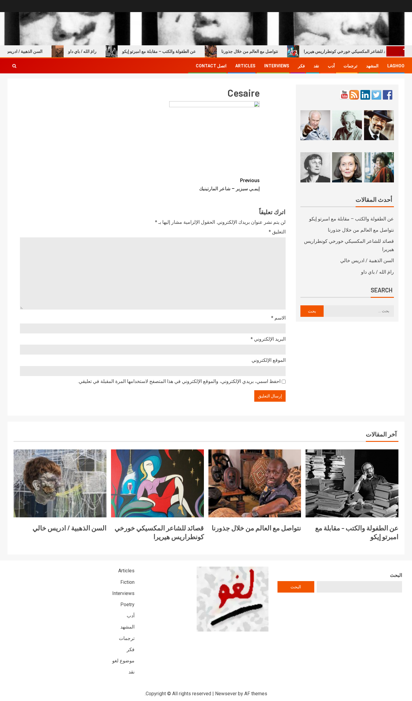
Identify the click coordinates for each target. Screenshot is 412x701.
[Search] (14, 66)
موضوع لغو (123, 661)
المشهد (372, 65)
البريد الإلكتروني (268, 339)
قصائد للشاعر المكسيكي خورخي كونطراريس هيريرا (360, 51)
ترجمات (350, 65)
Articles (245, 65)
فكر (301, 65)
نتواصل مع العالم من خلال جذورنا (261, 51)
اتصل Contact (211, 65)
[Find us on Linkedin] (365, 95)
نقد (316, 65)
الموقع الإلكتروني (269, 360)
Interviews (276, 65)
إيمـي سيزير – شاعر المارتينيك (229, 184)
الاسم (278, 318)
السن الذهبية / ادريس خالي (367, 260)
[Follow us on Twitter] (376, 95)
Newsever (226, 693)
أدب (331, 65)
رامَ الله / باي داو (94, 51)
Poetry (127, 604)
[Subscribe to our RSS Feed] (354, 95)
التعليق (277, 232)
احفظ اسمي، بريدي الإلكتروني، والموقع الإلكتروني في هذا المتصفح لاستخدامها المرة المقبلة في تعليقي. (179, 381)
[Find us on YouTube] (344, 95)
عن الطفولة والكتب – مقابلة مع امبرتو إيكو (170, 51)
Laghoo (395, 65)
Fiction (127, 582)
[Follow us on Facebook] (387, 95)
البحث (396, 575)
